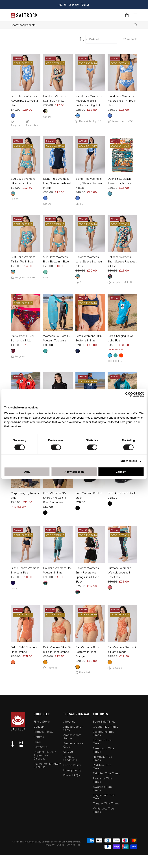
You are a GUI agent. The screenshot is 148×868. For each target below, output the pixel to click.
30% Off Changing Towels (74, 5)
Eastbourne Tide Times (103, 733)
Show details (128, 460)
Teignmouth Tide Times (104, 796)
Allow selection (74, 471)
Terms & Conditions (70, 758)
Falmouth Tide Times (102, 741)
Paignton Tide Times (106, 773)
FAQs (37, 742)
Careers (68, 752)
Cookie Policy (72, 765)
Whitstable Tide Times (103, 810)
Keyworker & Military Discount (47, 765)
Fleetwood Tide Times (103, 750)
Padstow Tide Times (102, 766)
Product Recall (43, 732)
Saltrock (29, 841)
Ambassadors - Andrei (73, 736)
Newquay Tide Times (102, 758)
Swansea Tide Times (102, 788)
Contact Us (41, 747)
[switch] (56, 447)
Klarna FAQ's (71, 775)
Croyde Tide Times (105, 727)
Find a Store (42, 721)
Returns (39, 737)
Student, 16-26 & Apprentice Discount (45, 755)
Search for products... (24, 25)
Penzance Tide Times (102, 780)
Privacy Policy (72, 770)
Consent (121, 471)
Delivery (39, 727)
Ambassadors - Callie (73, 745)
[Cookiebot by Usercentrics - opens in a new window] (128, 394)
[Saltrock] (24, 15)
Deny (27, 471)
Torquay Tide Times (106, 803)
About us (69, 721)
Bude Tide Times (104, 721)
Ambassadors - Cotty (73, 728)
